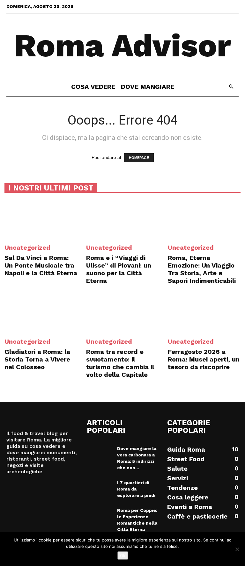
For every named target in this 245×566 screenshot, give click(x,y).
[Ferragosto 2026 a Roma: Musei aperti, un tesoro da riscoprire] (204, 313)
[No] (237, 549)
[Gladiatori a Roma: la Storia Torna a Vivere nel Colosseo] (40, 313)
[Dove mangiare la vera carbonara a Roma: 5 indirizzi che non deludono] (99, 454)
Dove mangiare (147, 86)
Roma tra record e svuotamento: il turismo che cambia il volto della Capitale (120, 363)
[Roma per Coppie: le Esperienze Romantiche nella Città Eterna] (99, 516)
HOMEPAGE (139, 158)
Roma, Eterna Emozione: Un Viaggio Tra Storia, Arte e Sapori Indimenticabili (202, 269)
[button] (231, 87)
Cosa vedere (93, 86)
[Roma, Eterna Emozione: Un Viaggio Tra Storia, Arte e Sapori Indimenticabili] (204, 219)
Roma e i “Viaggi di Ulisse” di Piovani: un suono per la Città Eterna (118, 269)
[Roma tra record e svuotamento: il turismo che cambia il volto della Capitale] (122, 313)
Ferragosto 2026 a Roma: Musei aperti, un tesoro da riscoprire (204, 359)
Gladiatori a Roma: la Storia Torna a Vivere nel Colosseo (37, 359)
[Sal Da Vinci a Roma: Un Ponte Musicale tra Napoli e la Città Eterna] (40, 219)
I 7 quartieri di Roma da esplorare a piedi (136, 489)
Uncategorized (27, 247)
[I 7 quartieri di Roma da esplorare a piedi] (99, 488)
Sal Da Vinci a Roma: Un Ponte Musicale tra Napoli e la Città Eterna (40, 265)
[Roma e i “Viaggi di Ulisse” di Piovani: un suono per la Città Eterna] (122, 219)
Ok (122, 555)
